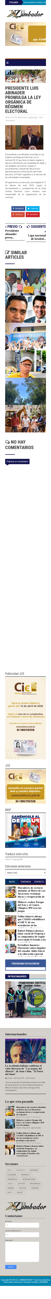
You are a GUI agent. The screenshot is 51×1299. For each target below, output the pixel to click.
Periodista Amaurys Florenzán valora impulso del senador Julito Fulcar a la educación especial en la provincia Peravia (32, 951)
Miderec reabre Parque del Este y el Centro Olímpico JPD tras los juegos (31, 906)
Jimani (10, 1184)
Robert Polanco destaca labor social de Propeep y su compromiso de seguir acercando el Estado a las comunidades (32, 936)
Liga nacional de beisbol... (37, 237)
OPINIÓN (10, 1188)
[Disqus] (27, 559)
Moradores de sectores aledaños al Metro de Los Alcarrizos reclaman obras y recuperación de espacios (31, 893)
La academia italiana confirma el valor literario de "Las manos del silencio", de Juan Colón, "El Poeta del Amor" (24, 1070)
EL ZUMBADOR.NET (25, 1280)
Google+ (19, 214)
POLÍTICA (22, 1188)
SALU (9, 1192)
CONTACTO (20, 1170)
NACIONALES (35, 1184)
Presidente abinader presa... (12, 234)
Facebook (19, 208)
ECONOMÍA (11, 1175)
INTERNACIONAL (29, 1179)
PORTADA (35, 1188)
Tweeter (34, 208)
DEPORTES (34, 1170)
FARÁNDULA (12, 1179)
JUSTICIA (21, 1184)
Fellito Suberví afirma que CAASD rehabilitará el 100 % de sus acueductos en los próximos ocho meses (31, 922)
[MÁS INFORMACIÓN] (25, 39)
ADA (9, 1170)
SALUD (20, 1192)
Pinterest (33, 214)
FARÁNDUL (25, 1175)
